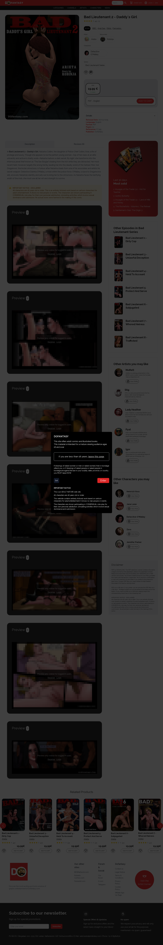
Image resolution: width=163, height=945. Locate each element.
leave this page (96, 456)
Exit (56, 480)
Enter (103, 480)
